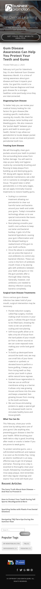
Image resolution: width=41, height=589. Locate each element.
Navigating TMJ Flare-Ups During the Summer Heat (18, 520)
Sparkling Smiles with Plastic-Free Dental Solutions (19, 510)
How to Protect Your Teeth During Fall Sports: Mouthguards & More (18, 500)
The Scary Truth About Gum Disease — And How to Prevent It (18, 490)
